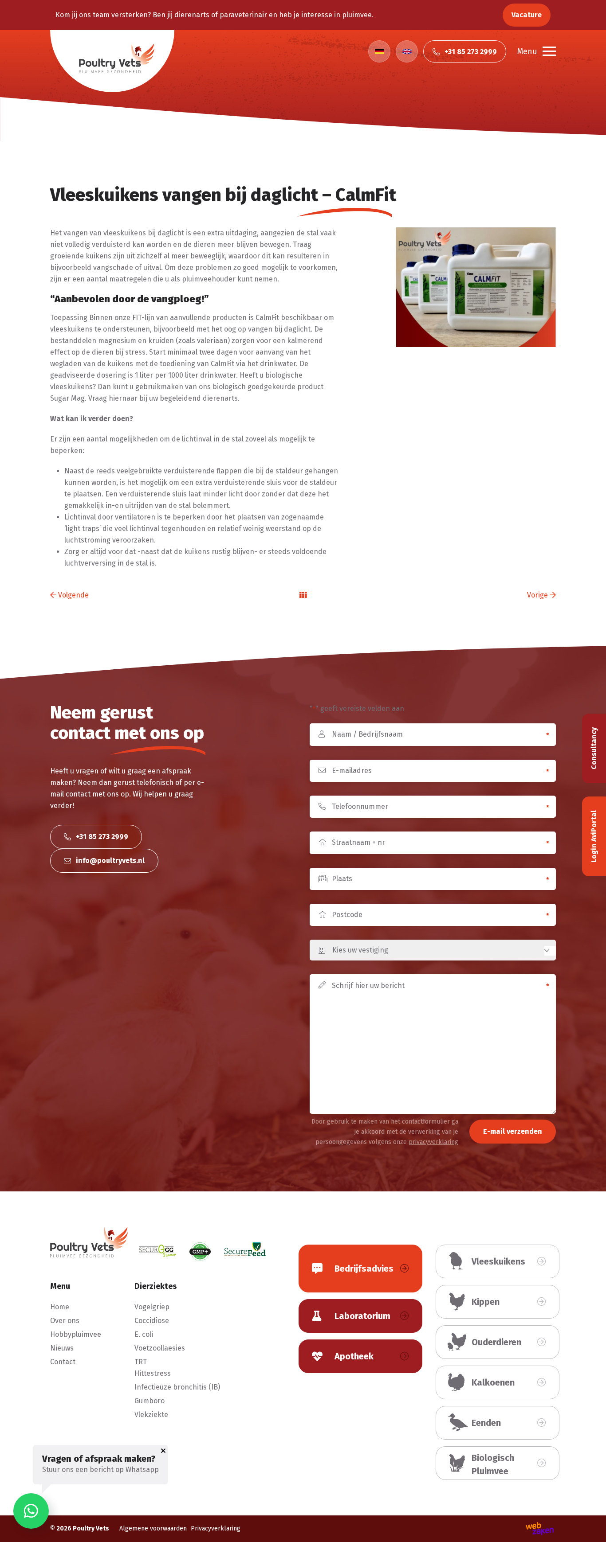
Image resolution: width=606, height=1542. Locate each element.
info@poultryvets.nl (109, 860)
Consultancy (594, 748)
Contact (62, 1362)
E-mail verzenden (512, 1131)
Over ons (64, 1320)
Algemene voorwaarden (153, 1528)
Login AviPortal (594, 836)
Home (59, 1307)
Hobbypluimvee (75, 1334)
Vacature (527, 15)
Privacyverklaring (215, 1528)
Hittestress (152, 1373)
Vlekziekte (151, 1414)
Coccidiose (151, 1320)
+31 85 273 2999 (101, 836)
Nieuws (62, 1348)
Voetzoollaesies (159, 1348)
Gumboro (149, 1401)
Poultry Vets (91, 1528)
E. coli (143, 1334)
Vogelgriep (151, 1307)
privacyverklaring (433, 1142)
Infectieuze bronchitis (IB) (177, 1387)
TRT (140, 1362)
